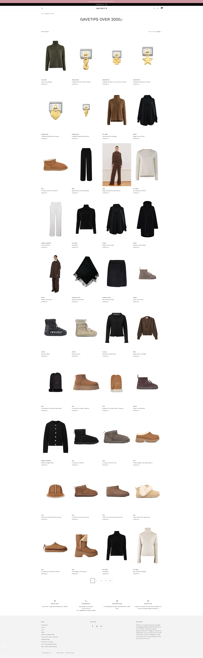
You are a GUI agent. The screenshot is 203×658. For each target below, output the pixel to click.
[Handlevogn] (161, 8)
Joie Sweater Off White (139, 190)
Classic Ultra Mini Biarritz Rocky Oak (112, 517)
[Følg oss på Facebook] (92, 626)
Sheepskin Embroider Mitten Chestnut (113, 408)
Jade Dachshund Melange (109, 136)
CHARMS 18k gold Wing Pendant (80, 136)
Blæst (135, 134)
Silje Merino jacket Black (109, 354)
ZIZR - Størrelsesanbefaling (48, 644)
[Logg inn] (157, 8)
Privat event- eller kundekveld (49, 637)
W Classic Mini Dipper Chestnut (80, 408)
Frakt (42, 629)
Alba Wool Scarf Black (78, 299)
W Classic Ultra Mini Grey (109, 462)
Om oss (43, 627)
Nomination (75, 79)
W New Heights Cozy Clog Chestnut (142, 462)
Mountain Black (45, 354)
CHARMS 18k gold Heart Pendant (50, 136)
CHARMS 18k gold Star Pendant (141, 82)
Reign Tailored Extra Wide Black (80, 190)
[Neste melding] (196, 1)
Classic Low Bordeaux (139, 408)
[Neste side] (110, 581)
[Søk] (154, 8)
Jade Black (75, 245)
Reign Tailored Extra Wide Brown (111, 190)
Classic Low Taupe (138, 299)
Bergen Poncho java (46, 299)
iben (73, 188)
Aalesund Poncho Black (139, 245)
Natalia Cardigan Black (47, 462)
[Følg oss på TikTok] (101, 626)
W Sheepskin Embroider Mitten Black (51, 408)
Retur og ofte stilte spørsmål (49, 646)
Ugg (42, 188)
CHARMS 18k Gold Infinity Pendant (81, 82)
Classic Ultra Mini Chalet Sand (141, 517)
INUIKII (135, 297)
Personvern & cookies (47, 641)
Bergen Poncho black (139, 136)
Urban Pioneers (46, 243)
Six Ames (44, 79)
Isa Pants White (45, 245)
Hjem (42, 13)
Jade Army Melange (46, 82)
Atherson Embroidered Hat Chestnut (51, 517)
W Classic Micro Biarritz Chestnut (50, 571)
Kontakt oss (44, 625)
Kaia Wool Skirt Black (108, 299)
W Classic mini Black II (78, 462)
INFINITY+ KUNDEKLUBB (47, 634)
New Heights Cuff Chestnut (79, 571)
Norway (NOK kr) (46, 652)
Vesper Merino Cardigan (139, 354)
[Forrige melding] (7, 1)
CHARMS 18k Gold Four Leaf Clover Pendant (114, 82)
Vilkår (42, 632)
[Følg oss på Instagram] (97, 626)
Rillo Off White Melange (139, 571)
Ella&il (104, 351)
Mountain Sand (76, 354)
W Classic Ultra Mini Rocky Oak (80, 517)
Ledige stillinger (45, 639)
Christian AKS (76, 297)
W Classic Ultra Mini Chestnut (49, 190)
